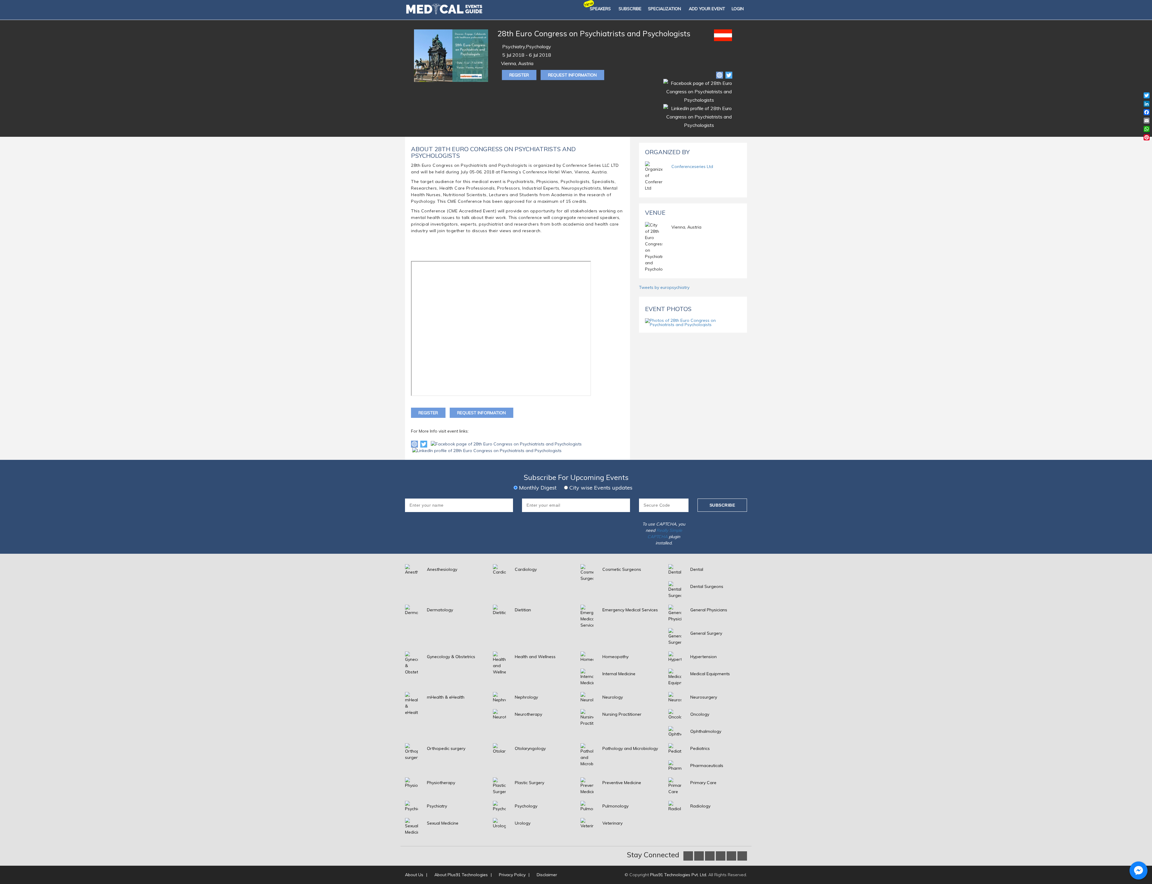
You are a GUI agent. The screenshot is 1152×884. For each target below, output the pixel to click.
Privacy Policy (512, 874)
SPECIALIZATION (664, 8)
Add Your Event (707, 8)
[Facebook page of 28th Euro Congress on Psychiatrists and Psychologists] (506, 443)
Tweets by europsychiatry (664, 287)
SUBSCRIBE (630, 8)
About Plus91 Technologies (461, 874)
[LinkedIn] (699, 116)
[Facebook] (699, 91)
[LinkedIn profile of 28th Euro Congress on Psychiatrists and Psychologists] (487, 450)
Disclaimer (547, 874)
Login (738, 8)
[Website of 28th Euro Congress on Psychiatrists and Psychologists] (720, 75)
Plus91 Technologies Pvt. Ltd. (678, 874)
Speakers (600, 8)
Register (519, 75)
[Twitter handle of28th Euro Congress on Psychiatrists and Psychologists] (424, 443)
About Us (414, 874)
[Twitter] (729, 75)
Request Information (572, 75)
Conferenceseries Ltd (692, 166)
